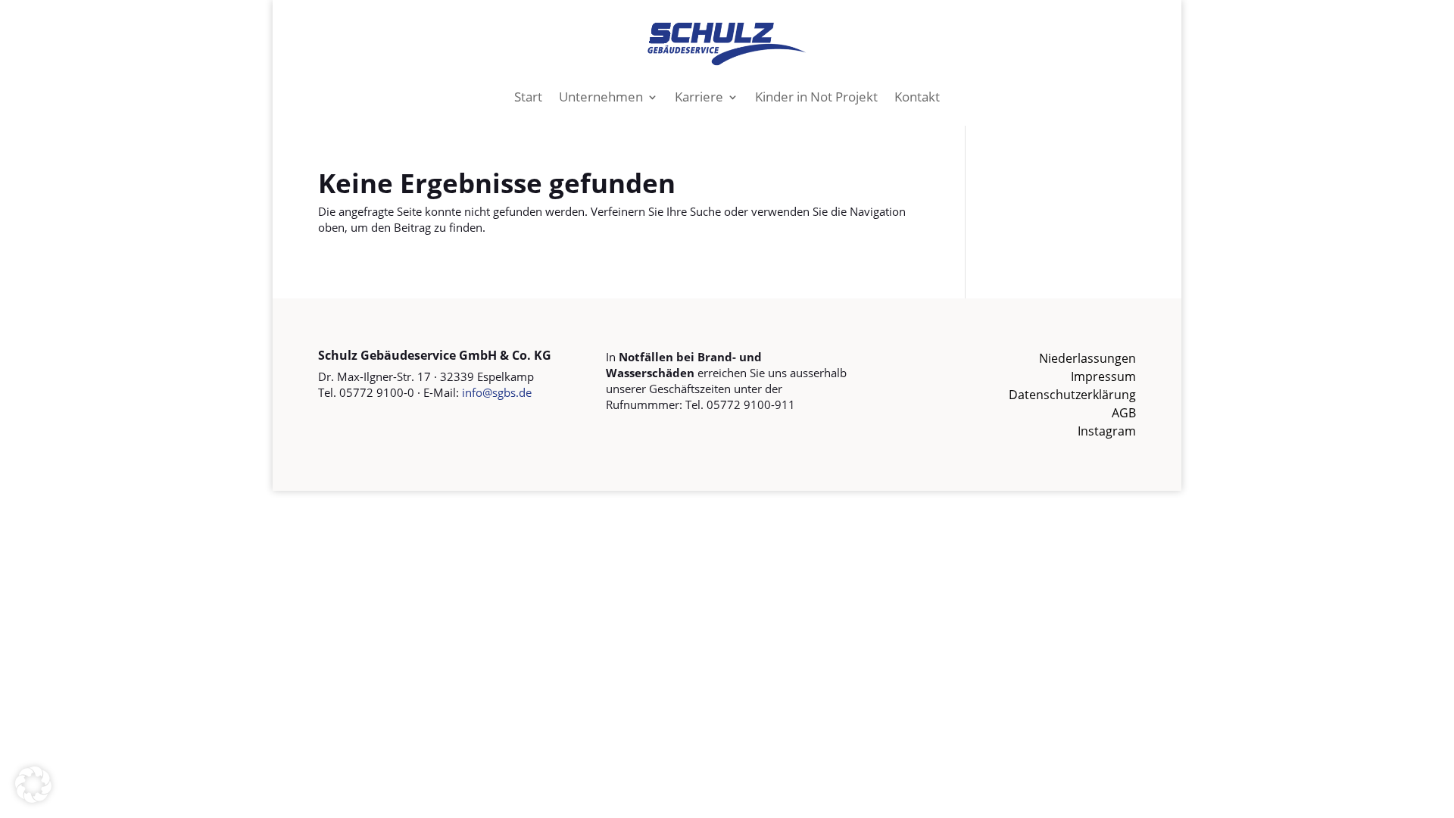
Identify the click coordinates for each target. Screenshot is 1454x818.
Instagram (1107, 431)
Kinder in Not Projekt (816, 96)
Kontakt (917, 96)
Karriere (699, 96)
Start (528, 96)
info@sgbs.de (497, 392)
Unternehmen (601, 96)
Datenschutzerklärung (1072, 394)
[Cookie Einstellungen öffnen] (33, 798)
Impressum (1103, 376)
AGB (1124, 412)
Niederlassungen (1087, 358)
